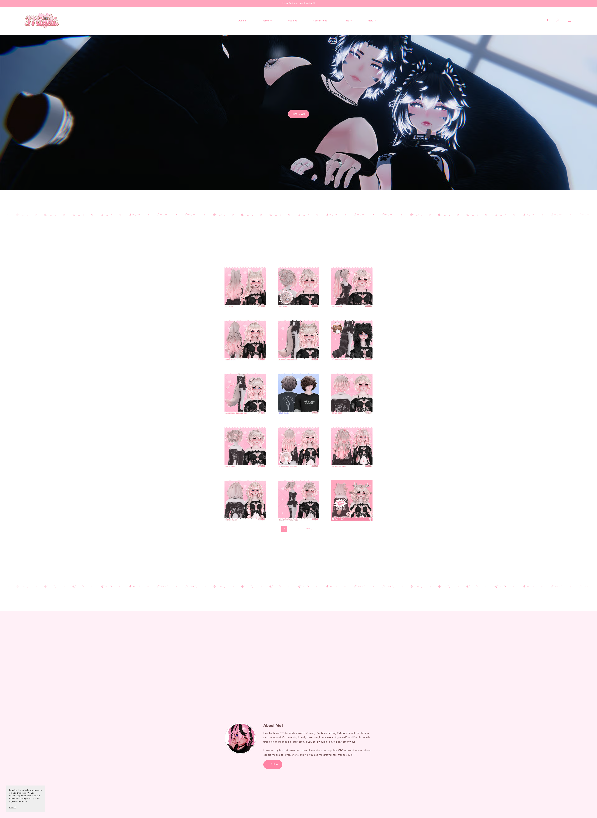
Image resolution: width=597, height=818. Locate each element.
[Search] (548, 20)
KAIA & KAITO (298, 117)
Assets (266, 20)
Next (308, 528)
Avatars (242, 20)
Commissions (320, 20)
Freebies (292, 20)
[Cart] (570, 20)
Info (347, 20)
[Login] (558, 20)
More (371, 20)
